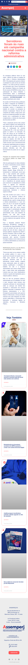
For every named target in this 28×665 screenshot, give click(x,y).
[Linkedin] (9, 2)
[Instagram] (7, 2)
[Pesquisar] (27, 2)
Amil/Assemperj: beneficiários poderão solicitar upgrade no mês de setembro (13, 515)
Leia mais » (6, 382)
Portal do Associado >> (14, 4)
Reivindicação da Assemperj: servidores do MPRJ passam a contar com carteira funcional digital (14, 446)
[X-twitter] (4, 2)
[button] (25, 8)
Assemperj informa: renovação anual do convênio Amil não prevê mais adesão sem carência (13, 377)
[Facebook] (2, 2)
